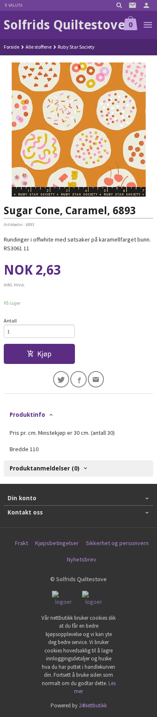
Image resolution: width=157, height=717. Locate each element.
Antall (10, 320)
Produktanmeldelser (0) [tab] (45, 468)
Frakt (21, 543)
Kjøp (44, 353)
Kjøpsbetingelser (57, 543)
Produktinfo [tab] (27, 414)
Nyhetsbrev (81, 559)
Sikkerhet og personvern (117, 543)
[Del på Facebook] (78, 379)
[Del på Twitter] (61, 379)
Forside (11, 47)
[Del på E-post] (96, 379)
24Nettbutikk (93, 705)
